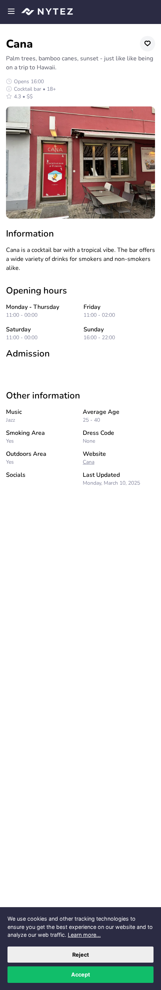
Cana (88, 462)
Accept (80, 974)
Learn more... (84, 935)
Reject (80, 954)
